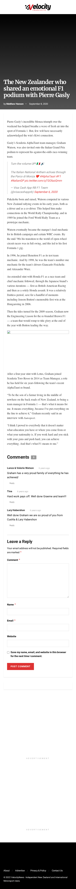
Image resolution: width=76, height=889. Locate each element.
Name (11, 604)
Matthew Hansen (15, 104)
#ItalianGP (17, 181)
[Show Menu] (5, 7)
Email (11, 621)
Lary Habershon (16, 510)
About (7, 870)
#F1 (58, 176)
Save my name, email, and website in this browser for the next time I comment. (38, 654)
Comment (13, 560)
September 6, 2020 (45, 192)
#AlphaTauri (47, 176)
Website (11, 636)
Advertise (20, 870)
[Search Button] (70, 7)
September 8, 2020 (38, 104)
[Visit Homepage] (38, 7)
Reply (12, 483)
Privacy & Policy (38, 870)
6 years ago (44, 468)
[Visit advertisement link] (38, 725)
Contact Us (57, 870)
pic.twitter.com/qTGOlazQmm (43, 181)
